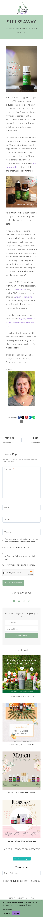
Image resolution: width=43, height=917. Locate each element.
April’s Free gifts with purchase (21, 744)
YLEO (31, 898)
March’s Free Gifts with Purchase (21, 792)
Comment (9, 469)
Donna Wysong (14, 28)
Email (7, 519)
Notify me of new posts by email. (20, 564)
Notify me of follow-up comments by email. (20, 557)
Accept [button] (16, 913)
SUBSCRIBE (21, 635)
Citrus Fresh (34, 440)
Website (7, 532)
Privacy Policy (22, 547)
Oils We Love (21, 32)
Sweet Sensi (20, 289)
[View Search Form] (2, 8)
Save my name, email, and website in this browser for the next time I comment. (21, 540)
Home (12, 898)
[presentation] (21, 674)
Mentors (22, 898)
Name (7, 507)
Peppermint (8, 440)
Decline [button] (7, 913)
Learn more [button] (7, 909)
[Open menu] (40, 7)
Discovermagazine (23, 296)
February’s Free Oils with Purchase (21, 841)
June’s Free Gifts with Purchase (21, 696)
